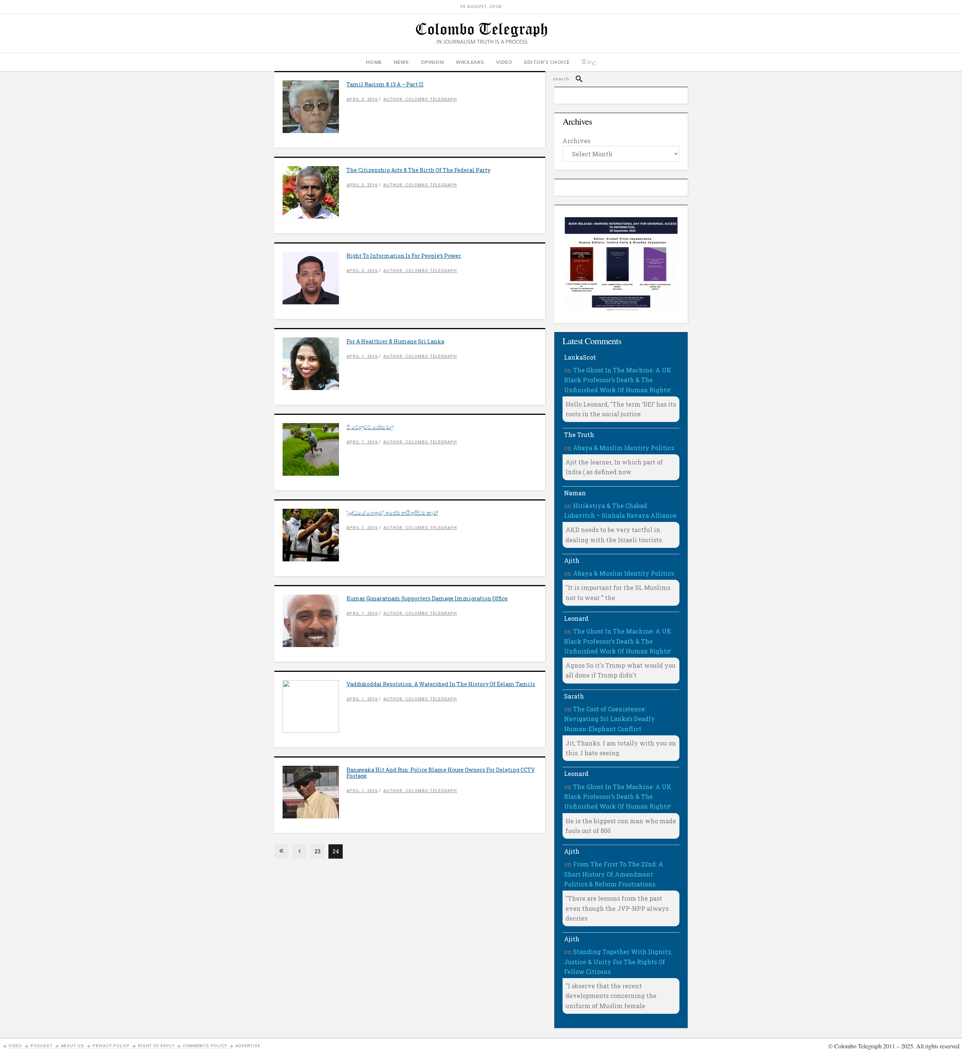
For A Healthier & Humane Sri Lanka (395, 341)
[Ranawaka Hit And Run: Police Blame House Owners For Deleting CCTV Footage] (314, 792)
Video (15, 1045)
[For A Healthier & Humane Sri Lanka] (314, 363)
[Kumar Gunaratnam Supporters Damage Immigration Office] (314, 620)
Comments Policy (205, 1045)
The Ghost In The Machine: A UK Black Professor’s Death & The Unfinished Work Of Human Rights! (618, 380)
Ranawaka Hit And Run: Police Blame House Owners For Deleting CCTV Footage (440, 772)
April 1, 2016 (362, 356)
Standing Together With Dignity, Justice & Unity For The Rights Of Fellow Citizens (618, 961)
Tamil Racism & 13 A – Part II (385, 84)
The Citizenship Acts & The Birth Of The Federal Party (418, 170)
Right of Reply (156, 1045)
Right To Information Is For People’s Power (403, 255)
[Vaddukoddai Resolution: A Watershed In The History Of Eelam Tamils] (314, 706)
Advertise (247, 1045)
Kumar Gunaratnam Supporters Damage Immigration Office (427, 598)
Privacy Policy (111, 1045)
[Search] (575, 79)
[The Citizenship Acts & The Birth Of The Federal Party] (314, 192)
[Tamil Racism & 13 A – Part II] (314, 106)
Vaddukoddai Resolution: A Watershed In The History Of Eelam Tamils (440, 684)
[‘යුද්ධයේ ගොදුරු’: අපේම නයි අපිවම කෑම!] (314, 535)
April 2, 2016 (362, 99)
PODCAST (41, 1045)
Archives (576, 141)
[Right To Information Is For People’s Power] (314, 278)
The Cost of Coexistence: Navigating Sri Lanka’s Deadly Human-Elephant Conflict (609, 719)
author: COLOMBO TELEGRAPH (420, 99)
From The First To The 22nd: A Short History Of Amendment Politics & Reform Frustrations (613, 874)
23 (318, 851)
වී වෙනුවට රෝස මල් (370, 427)
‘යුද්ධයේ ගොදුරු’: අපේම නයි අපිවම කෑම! (392, 512)
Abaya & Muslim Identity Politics (623, 448)
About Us (72, 1045)
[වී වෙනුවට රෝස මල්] (314, 449)
